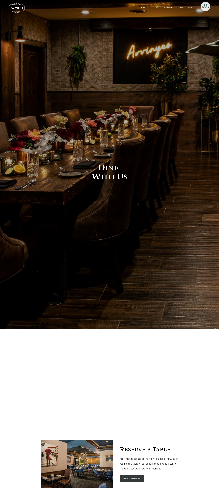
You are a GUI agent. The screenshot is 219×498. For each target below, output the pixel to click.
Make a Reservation (131, 478)
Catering (181, 8)
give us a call (166, 463)
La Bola (206, 5)
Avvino (142, 8)
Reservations (169, 8)
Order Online (193, 8)
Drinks (158, 8)
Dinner (150, 8)
